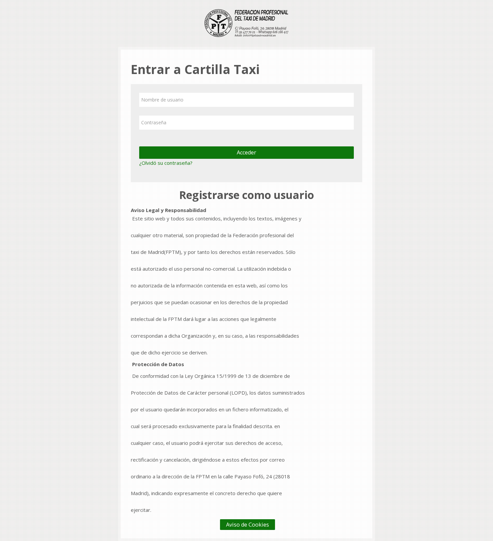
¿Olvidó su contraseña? (166, 162)
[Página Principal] (246, 22)
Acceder (246, 152)
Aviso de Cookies (247, 524)
